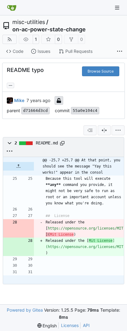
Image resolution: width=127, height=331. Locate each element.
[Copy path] (62, 143)
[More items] (120, 51)
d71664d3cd (35, 110)
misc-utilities (28, 22)
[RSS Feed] (9, 39)
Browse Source (101, 71)
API (86, 325)
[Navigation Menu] (118, 7)
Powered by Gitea (25, 310)
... (10, 85)
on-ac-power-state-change (49, 29)
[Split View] (104, 130)
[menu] (118, 130)
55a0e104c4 (85, 110)
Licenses (70, 325)
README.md (47, 142)
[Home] (11, 7)
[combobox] (90, 130)
